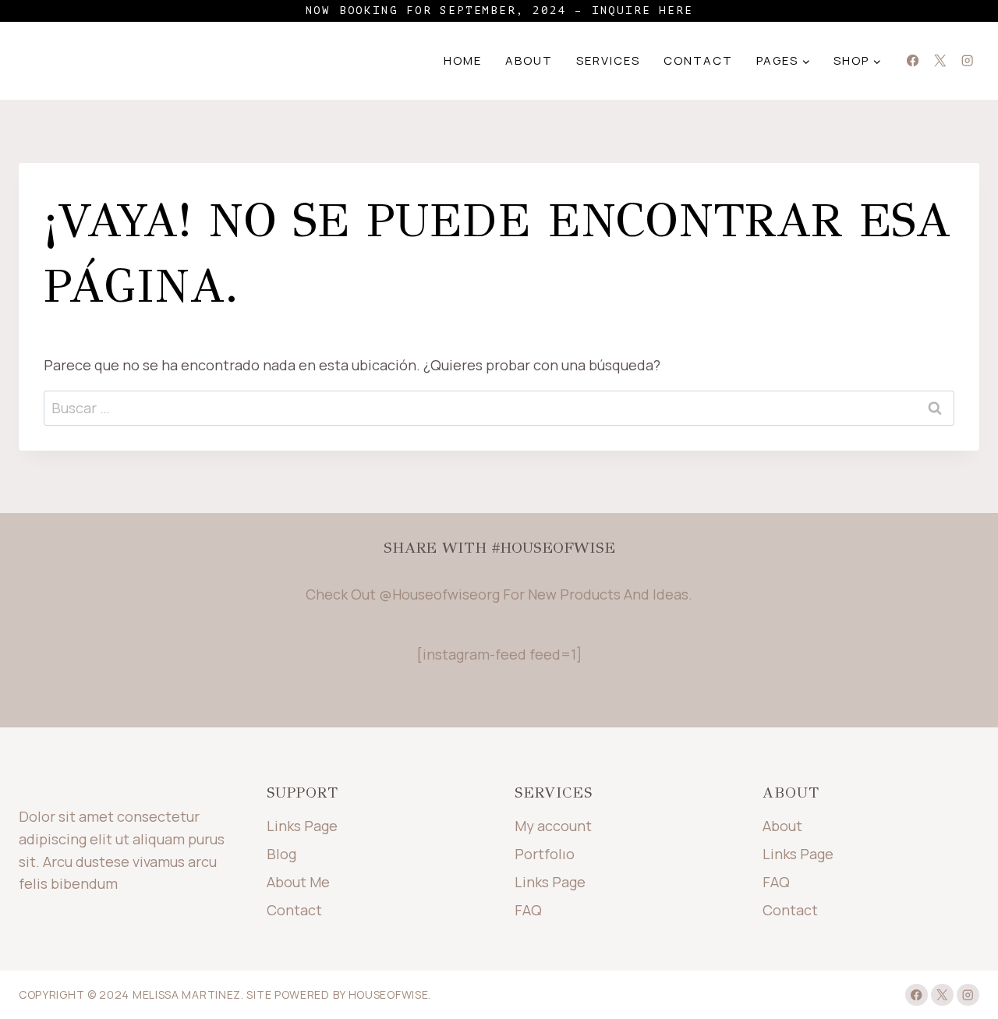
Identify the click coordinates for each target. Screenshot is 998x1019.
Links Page (302, 825)
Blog (281, 853)
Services (608, 60)
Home (463, 60)
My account (553, 825)
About (529, 60)
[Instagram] (967, 61)
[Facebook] (913, 61)
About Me (298, 881)
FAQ (528, 909)
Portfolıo (545, 853)
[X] (940, 61)
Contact (698, 60)
